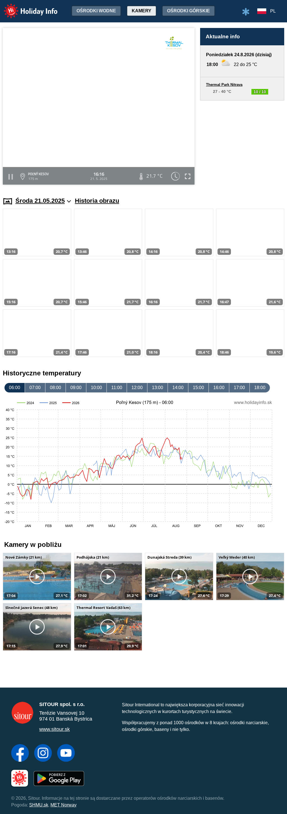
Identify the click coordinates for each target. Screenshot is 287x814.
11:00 (116, 387)
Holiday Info (25, 7)
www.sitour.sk (54, 729)
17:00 (239, 387)
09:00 (76, 387)
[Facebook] (20, 753)
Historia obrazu (97, 200)
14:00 (178, 387)
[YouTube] (66, 753)
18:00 (259, 387)
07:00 (35, 387)
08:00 (55, 387)
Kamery (141, 10)
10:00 (96, 387)
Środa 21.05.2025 (40, 200)
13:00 (157, 387)
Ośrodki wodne (96, 10)
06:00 (14, 387)
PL (273, 11)
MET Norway (63, 805)
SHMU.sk (38, 805)
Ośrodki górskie (188, 10)
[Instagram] (43, 753)
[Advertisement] (242, 143)
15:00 (198, 387)
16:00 (218, 387)
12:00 (137, 387)
